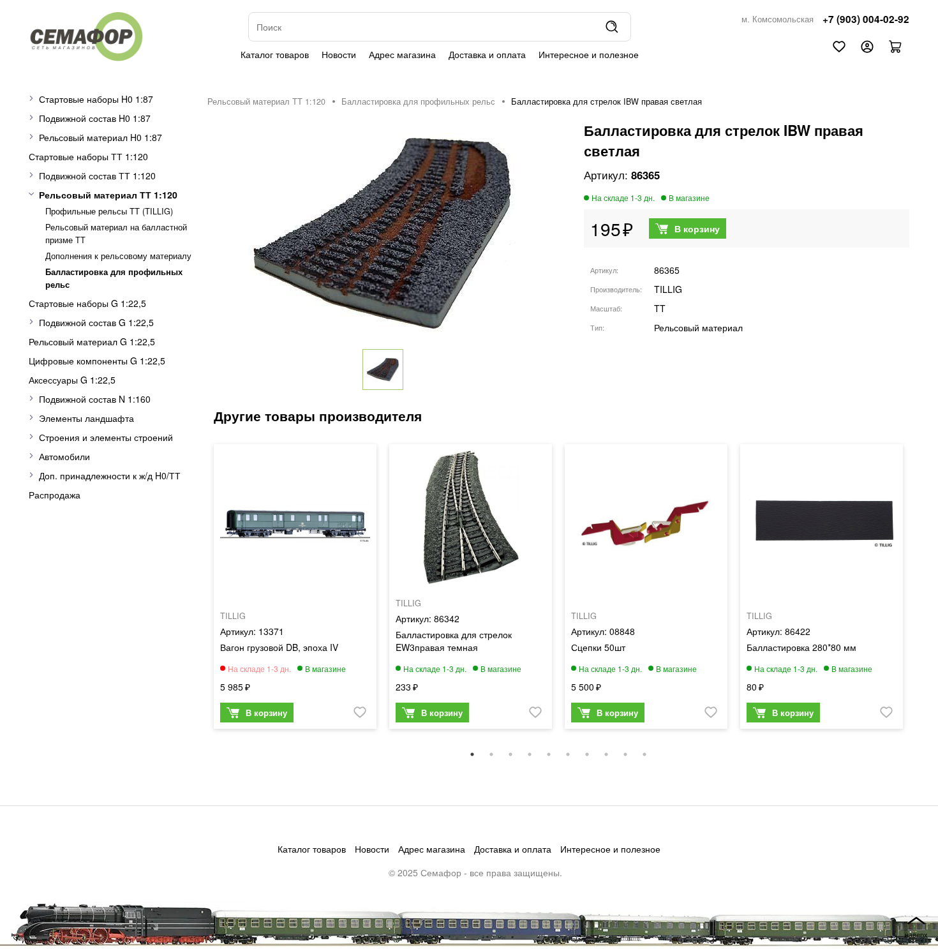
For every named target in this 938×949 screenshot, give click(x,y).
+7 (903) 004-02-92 (866, 19)
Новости (339, 54)
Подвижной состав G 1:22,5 (96, 322)
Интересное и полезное (589, 54)
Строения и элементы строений (106, 437)
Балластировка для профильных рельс (418, 101)
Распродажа (54, 494)
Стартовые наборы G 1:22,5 (87, 303)
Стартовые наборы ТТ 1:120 (88, 156)
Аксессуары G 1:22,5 (72, 379)
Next (918, 593)
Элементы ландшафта (86, 418)
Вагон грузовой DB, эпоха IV (279, 647)
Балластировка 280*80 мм (801, 647)
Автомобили (64, 456)
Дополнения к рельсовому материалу (118, 256)
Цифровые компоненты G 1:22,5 (97, 360)
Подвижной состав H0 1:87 (95, 118)
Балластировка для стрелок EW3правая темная (454, 641)
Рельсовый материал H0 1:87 (100, 137)
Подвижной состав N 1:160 (95, 398)
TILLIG (668, 289)
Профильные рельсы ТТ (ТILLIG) (109, 211)
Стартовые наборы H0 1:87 (96, 99)
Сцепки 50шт (598, 647)
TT (660, 308)
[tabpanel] (295, 590)
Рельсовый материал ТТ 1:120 (108, 194)
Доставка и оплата (487, 54)
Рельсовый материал (698, 327)
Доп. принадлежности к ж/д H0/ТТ (110, 475)
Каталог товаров (275, 54)
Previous (197, 593)
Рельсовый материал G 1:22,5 (92, 341)
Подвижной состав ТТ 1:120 (97, 175)
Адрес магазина (402, 54)
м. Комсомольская (777, 19)
